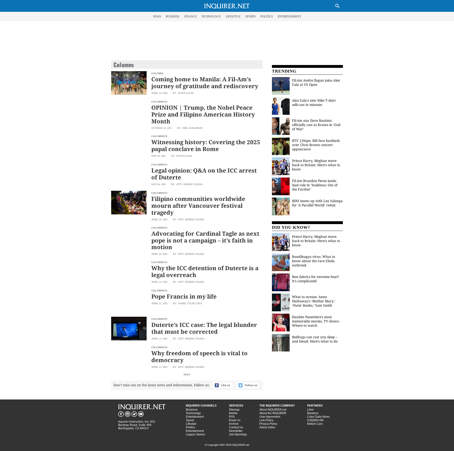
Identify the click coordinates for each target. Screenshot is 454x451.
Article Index (267, 427)
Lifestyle (191, 423)
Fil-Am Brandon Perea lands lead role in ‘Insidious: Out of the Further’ (314, 184)
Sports (190, 420)
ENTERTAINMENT (289, 16)
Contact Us (236, 427)
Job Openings (238, 434)
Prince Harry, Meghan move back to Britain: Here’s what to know (316, 240)
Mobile (233, 413)
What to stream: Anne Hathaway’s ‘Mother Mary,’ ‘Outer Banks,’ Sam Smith (313, 301)
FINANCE (190, 16)
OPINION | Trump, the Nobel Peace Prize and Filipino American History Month (203, 114)
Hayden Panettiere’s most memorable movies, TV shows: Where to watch (316, 321)
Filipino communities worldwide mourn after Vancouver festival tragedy (198, 205)
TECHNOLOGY (211, 16)
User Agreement (269, 416)
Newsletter (236, 431)
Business (192, 409)
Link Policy (266, 420)
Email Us (234, 420)
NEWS (157, 16)
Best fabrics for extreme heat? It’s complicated (315, 278)
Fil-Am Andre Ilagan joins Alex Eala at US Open (316, 82)
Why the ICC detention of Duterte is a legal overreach (204, 271)
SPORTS (250, 16)
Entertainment (195, 416)
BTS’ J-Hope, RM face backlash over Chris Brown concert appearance (316, 144)
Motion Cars (315, 423)
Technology (193, 413)
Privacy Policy (268, 423)
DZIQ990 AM (315, 420)
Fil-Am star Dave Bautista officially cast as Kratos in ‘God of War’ (316, 124)
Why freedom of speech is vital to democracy (199, 356)
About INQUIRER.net (272, 409)
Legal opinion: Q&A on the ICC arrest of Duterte (204, 173)
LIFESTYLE (233, 16)
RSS (232, 416)
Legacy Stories (195, 434)
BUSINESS (172, 16)
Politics (190, 427)
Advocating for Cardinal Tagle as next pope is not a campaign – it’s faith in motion (205, 240)
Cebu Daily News (318, 416)
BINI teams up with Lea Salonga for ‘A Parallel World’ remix (317, 203)
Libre (310, 409)
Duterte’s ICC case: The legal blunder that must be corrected (204, 328)
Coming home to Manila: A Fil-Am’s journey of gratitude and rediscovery (204, 82)
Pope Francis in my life (184, 296)
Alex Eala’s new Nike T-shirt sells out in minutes (314, 102)
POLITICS (266, 16)
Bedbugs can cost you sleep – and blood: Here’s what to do (315, 339)
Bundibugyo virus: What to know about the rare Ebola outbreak (313, 260)
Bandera (312, 413)
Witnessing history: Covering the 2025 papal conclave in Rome (205, 145)
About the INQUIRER (272, 413)
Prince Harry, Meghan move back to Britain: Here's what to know (316, 164)
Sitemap (234, 409)
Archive (234, 423)
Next (186, 374)
